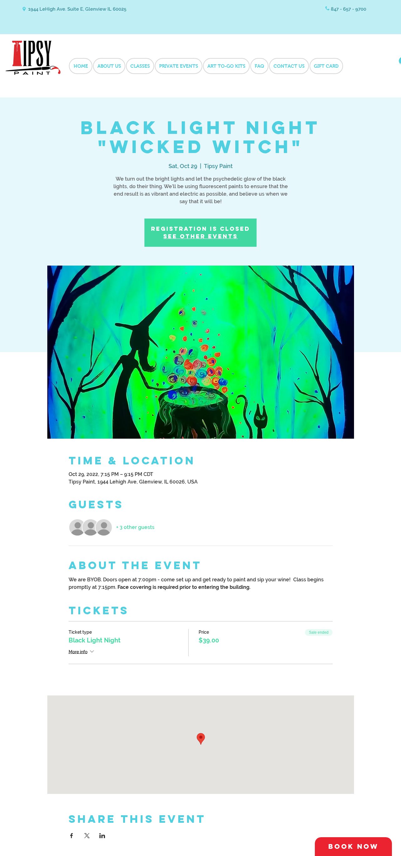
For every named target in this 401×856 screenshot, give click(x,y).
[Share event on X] (87, 835)
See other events (200, 236)
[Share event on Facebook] (72, 835)
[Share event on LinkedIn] (102, 835)
